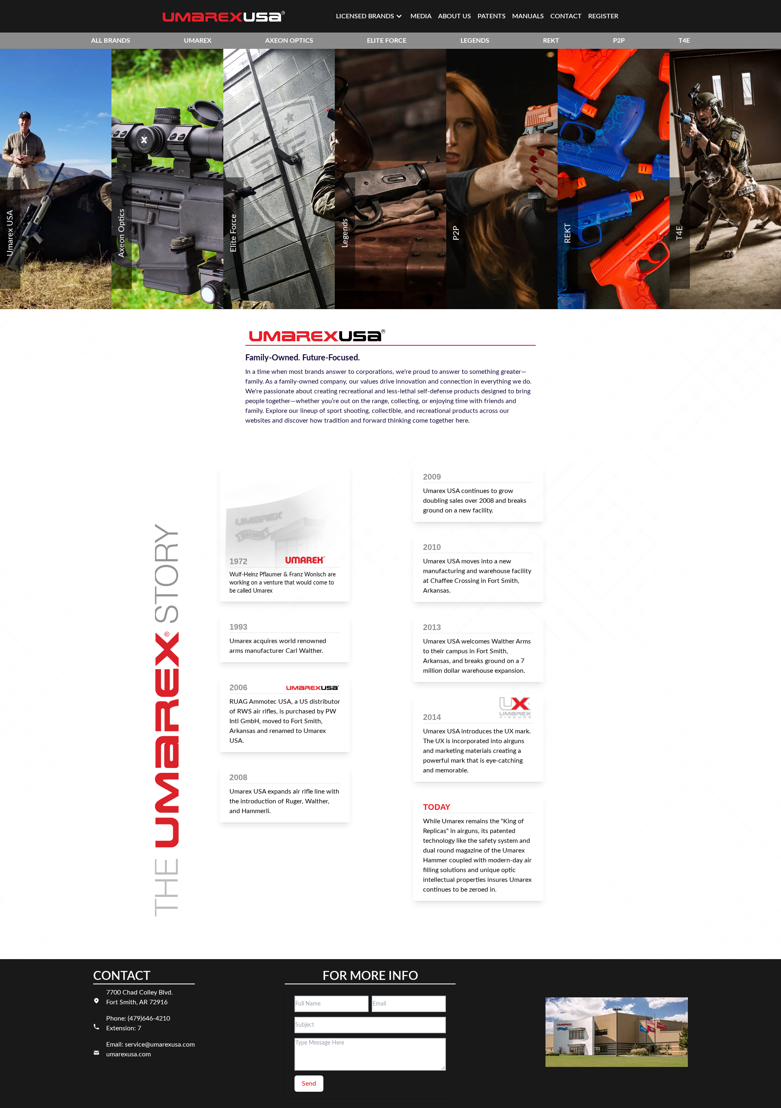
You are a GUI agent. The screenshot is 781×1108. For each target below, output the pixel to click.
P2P (619, 40)
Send (309, 1083)
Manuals (528, 16)
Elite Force (386, 40)
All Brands (110, 40)
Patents (492, 16)
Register (603, 16)
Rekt (551, 40)
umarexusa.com (128, 1054)
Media (421, 16)
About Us (454, 16)
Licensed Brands (365, 16)
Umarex (198, 40)
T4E (684, 40)
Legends (474, 40)
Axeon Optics (289, 40)
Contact (566, 16)
